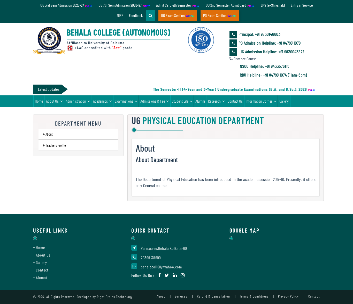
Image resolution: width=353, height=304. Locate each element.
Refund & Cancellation (213, 296)
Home (39, 100)
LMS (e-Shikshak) (273, 5)
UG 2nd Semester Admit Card (226, 5)
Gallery (284, 100)
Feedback (136, 15)
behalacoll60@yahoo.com (161, 266)
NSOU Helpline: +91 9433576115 (264, 66)
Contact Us (235, 100)
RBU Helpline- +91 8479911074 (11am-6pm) (273, 75)
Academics (100, 100)
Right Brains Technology (115, 296)
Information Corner (259, 100)
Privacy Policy (288, 296)
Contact (42, 269)
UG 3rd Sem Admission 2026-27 (62, 5)
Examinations (124, 100)
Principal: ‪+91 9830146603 (259, 34)
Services (181, 296)
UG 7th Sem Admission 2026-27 (120, 5)
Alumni (200, 100)
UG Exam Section (173, 15)
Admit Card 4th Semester (174, 5)
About (49, 134)
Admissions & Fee (152, 100)
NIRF (120, 15)
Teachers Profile (55, 145)
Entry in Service (302, 5)
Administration (76, 100)
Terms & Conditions (254, 296)
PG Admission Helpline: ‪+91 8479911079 (270, 43)
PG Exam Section (215, 15)
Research (214, 100)
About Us (52, 100)
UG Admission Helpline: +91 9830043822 (271, 51)
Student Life (180, 100)
